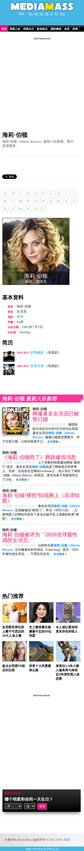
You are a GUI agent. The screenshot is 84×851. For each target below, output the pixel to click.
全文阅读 (52, 441)
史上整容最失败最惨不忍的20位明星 (40, 631)
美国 (20, 316)
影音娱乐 (42, 28)
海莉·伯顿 (15, 134)
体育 (67, 28)
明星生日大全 (13, 793)
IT (52, 13)
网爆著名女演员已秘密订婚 (55, 416)
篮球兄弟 (37, 366)
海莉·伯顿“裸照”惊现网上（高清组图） (41, 498)
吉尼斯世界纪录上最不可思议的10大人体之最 (13, 631)
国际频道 (56, 28)
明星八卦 (15, 28)
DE (47, 13)
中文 (62, 13)
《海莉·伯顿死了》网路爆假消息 (39, 457)
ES (41, 13)
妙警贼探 (37, 352)
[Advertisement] (42, 83)
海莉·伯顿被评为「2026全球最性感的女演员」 (40, 537)
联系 (75, 28)
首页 (4, 28)
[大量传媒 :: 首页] (42, 6)
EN (30, 13)
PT (56, 13)
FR (36, 13)
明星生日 (28, 28)
